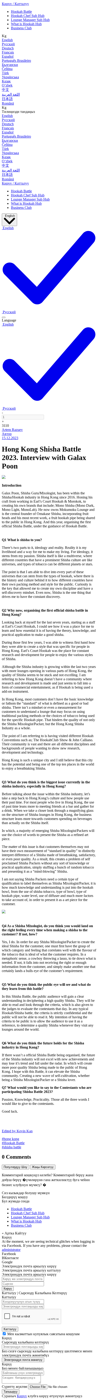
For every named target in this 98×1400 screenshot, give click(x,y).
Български (10, 65)
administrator (11, 1250)
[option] (9, 312)
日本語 (7, 99)
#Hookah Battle (13, 1143)
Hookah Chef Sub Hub (27, 16)
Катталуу (10, 1329)
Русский (8, 44)
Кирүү (8, 1288)
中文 (5, 90)
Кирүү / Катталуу (15, 4)
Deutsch (8, 48)
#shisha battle (11, 1147)
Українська (10, 77)
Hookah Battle (21, 12)
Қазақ (6, 81)
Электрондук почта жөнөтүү (23, 1360)
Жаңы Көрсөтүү (43, 1167)
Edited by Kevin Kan (17, 1131)
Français (8, 52)
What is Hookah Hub (26, 24)
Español (7, 56)
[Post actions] (3, 317)
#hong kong (10, 1139)
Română (8, 103)
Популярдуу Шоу (15, 1167)
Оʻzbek (7, 85)
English (7, 40)
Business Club (21, 28)
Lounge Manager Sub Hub (30, 20)
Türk (5, 73)
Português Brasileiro (16, 61)
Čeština (7, 69)
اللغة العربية (11, 94)
